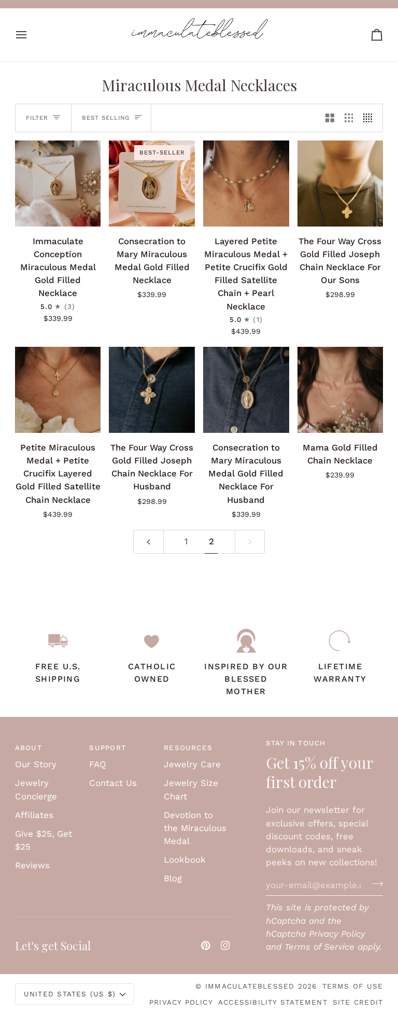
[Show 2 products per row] (329, 118)
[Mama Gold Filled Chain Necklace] (340, 390)
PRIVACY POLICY (181, 1002)
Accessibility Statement (273, 1002)
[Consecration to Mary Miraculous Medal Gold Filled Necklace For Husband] (246, 390)
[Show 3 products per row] (349, 118)
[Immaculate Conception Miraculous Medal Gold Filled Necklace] (58, 183)
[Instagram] (225, 945)
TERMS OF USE (352, 986)
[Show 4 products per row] (370, 118)
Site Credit (358, 1002)
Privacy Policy (337, 933)
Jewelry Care (192, 764)
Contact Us (113, 783)
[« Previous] (148, 542)
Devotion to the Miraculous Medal (195, 828)
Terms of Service (319, 946)
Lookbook (185, 859)
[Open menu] (30, 34)
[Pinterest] (205, 945)
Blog (173, 878)
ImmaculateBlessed (250, 986)
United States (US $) (70, 994)
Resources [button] (188, 747)
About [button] (28, 747)
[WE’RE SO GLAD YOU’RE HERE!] (199, 4)
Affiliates (34, 815)
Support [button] (107, 747)
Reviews (32, 865)
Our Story (35, 764)
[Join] (374, 883)
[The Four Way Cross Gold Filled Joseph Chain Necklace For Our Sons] (340, 183)
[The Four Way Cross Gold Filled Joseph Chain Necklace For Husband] (152, 390)
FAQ (97, 764)
